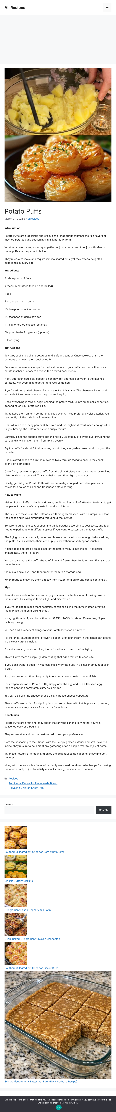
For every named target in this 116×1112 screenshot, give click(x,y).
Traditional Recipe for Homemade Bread (33, 783)
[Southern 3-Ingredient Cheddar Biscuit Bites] (16, 954)
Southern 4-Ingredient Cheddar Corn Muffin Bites (34, 851)
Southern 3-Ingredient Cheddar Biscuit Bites (31, 968)
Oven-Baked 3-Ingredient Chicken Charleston (32, 938)
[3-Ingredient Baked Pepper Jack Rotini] (16, 896)
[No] (112, 1103)
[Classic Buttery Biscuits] (16, 867)
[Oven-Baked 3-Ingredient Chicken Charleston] (16, 925)
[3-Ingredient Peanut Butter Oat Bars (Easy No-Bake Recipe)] (58, 1025)
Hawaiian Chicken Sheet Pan (26, 787)
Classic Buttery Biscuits (19, 880)
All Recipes (15, 7)
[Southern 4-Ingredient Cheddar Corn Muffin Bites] (16, 838)
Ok (58, 1107)
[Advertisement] (58, 38)
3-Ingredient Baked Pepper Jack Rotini (28, 909)
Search (9, 804)
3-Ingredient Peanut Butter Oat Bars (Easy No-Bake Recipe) (41, 1081)
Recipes (13, 778)
